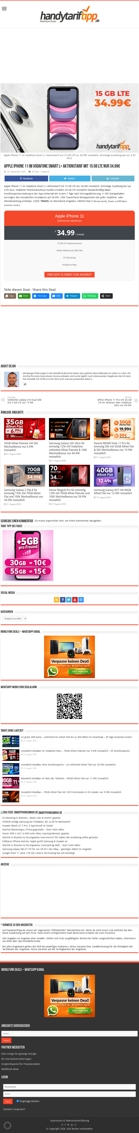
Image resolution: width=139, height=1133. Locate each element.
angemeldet (52, 520)
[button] (7, 1125)
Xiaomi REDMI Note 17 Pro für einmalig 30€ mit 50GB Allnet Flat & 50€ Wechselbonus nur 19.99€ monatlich (114, 448)
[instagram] (81, 599)
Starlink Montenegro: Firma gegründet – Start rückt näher (33, 829)
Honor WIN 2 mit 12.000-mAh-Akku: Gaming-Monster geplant (35, 833)
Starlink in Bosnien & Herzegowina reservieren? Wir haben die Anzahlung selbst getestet (50, 837)
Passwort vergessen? (14, 1109)
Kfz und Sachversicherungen (16, 1059)
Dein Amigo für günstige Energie (18, 1053)
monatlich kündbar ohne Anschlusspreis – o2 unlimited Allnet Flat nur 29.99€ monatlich (68, 764)
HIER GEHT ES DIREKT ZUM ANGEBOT (69, 274)
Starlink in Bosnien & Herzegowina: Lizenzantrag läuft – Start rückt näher (41, 845)
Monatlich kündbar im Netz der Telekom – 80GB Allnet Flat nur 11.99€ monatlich (64, 778)
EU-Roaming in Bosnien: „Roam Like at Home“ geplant (31, 817)
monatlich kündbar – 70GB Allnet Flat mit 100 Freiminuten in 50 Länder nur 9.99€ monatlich (71, 792)
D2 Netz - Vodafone (40, 172)
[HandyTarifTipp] (69, 14)
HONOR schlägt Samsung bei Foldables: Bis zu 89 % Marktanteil (36, 821)
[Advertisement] (69, 56)
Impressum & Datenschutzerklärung (69, 1120)
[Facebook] (62, 599)
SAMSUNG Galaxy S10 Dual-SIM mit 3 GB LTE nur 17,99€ (24, 400)
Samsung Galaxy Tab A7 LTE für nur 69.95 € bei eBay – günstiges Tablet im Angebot (46, 849)
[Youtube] (75, 599)
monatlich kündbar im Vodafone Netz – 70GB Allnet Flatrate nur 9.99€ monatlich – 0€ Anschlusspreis (75, 750)
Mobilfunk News (10, 1069)
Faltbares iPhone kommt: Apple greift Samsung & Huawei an (34, 841)
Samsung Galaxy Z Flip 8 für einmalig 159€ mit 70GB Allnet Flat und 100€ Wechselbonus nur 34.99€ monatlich (23, 495)
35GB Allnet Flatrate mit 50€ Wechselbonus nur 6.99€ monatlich (21, 447)
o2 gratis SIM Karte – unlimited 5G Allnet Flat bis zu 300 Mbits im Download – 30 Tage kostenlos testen (76, 737)
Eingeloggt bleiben (29, 1101)
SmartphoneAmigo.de (50, 813)
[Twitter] (69, 599)
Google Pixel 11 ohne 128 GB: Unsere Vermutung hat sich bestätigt (38, 853)
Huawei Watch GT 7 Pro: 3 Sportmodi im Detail (27, 825)
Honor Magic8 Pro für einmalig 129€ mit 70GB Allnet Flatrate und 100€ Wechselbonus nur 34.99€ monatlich (69, 495)
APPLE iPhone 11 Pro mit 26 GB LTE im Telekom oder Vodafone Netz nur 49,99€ (114, 401)
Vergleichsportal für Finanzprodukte (20, 1064)
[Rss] (56, 599)
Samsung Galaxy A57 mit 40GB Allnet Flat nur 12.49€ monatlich (113, 491)
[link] (4, 9)
